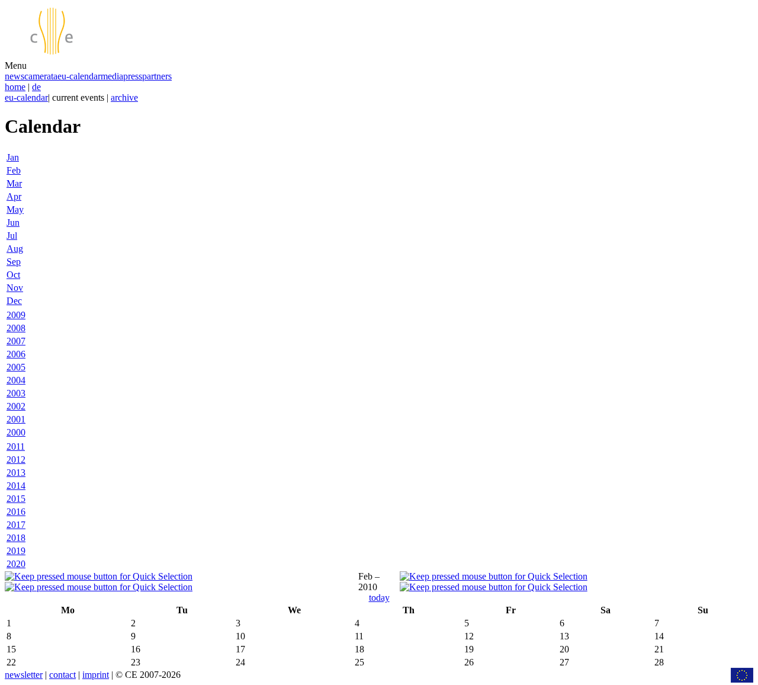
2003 (16, 393)
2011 (16, 446)
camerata (40, 76)
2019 (16, 551)
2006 (16, 354)
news (14, 76)
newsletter (24, 675)
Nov (15, 288)
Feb (14, 170)
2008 (16, 328)
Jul (12, 236)
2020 (16, 564)
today (379, 598)
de (36, 87)
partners (157, 76)
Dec (14, 301)
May (15, 209)
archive (124, 97)
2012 (16, 459)
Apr (14, 196)
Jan (13, 157)
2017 (16, 525)
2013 (16, 473)
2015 (16, 499)
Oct (13, 275)
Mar (14, 183)
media (112, 76)
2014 (16, 486)
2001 (16, 419)
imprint (95, 675)
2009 (16, 315)
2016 (16, 512)
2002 (16, 406)
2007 (16, 341)
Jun (13, 222)
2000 (16, 432)
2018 (16, 538)
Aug (15, 249)
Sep (14, 262)
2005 (16, 367)
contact (62, 675)
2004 (16, 380)
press (132, 76)
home (15, 87)
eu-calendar (79, 76)
